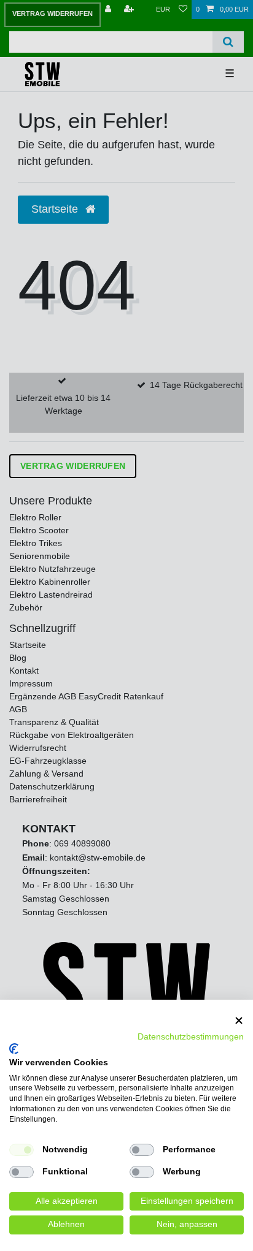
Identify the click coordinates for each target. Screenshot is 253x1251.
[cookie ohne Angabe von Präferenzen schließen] (239, 1020)
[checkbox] (21, 1150)
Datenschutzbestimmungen (191, 1036)
